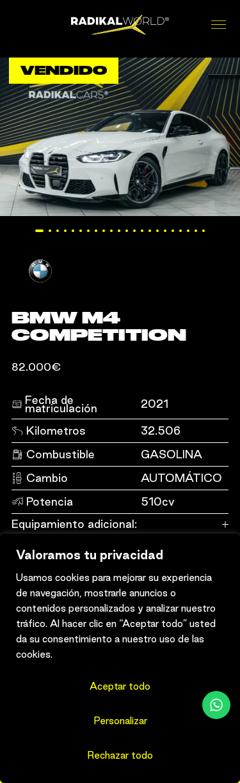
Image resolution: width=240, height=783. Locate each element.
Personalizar (120, 720)
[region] (120, 658)
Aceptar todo (120, 686)
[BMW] (40, 287)
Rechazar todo (120, 755)
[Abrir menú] (219, 24)
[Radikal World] (120, 25)
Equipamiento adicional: (74, 524)
